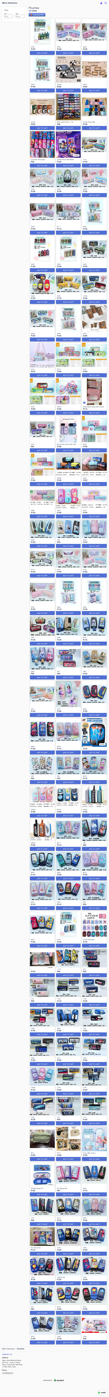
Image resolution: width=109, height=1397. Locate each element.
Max (17, 14)
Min (5, 14)
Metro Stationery (9, 3)
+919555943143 (7, 1373)
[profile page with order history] (101, 3)
